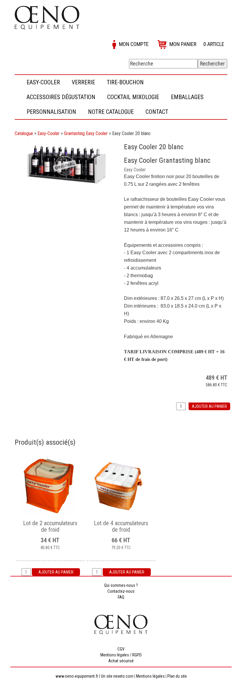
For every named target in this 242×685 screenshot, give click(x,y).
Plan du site (177, 676)
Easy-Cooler (48, 133)
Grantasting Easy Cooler (86, 133)
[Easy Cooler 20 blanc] (66, 164)
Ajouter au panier (209, 406)
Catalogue (24, 133)
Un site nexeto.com (117, 676)
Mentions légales (150, 676)
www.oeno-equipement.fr (76, 676)
